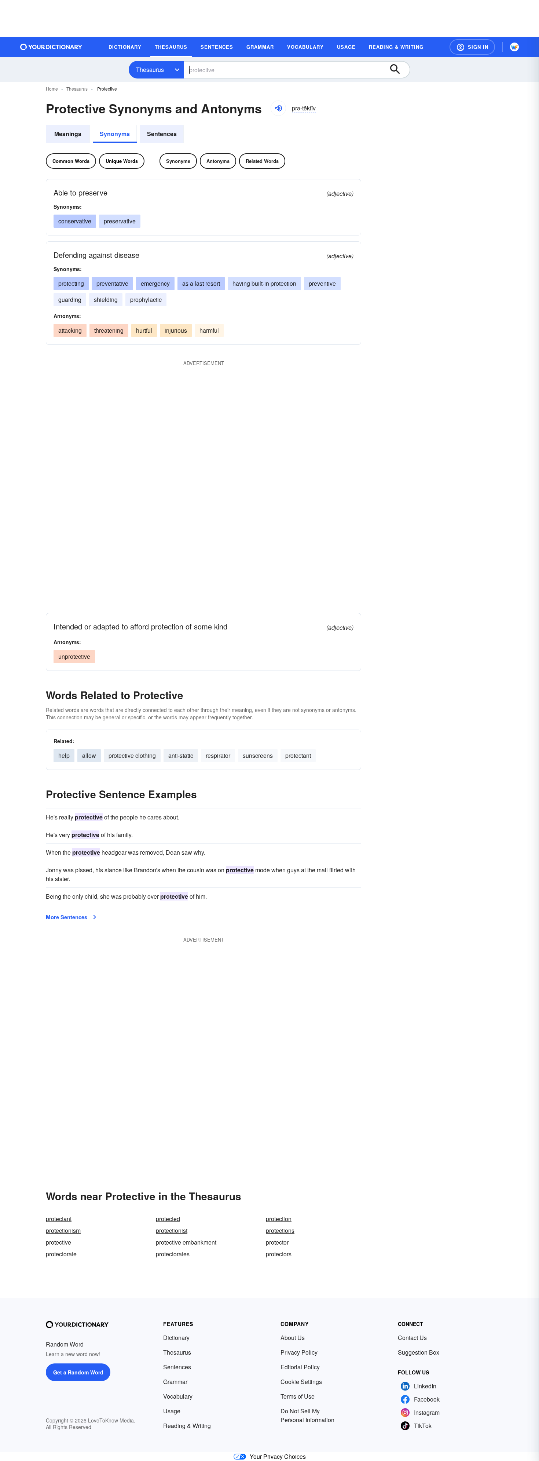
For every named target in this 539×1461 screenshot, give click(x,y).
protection (279, 1219)
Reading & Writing (187, 1425)
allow (89, 755)
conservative (74, 221)
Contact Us (412, 1337)
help (64, 755)
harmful (209, 330)
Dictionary (176, 1337)
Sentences (162, 133)
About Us (292, 1337)
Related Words (262, 160)
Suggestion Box (418, 1352)
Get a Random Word (78, 1372)
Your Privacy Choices (278, 1456)
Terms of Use (297, 1396)
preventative (112, 283)
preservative (120, 221)
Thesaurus (150, 69)
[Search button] (399, 70)
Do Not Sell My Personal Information (307, 1415)
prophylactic (146, 299)
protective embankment (186, 1242)
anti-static (180, 755)
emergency (155, 283)
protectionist (171, 1230)
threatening (109, 330)
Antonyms (218, 160)
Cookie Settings (301, 1381)
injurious (176, 330)
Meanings (67, 133)
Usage (171, 1411)
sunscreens (258, 755)
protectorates (173, 1254)
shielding (106, 299)
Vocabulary (177, 1396)
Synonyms (115, 133)
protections (280, 1230)
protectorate (61, 1254)
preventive (322, 283)
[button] (472, 47)
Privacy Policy (299, 1352)
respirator (218, 755)
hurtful (144, 330)
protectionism (63, 1230)
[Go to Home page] (51, 47)
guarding (69, 299)
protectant (298, 755)
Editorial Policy (300, 1367)
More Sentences (66, 917)
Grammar (175, 1381)
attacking (70, 330)
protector (277, 1242)
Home (52, 88)
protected (168, 1219)
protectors (279, 1254)
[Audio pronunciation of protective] (278, 108)
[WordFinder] (514, 47)
